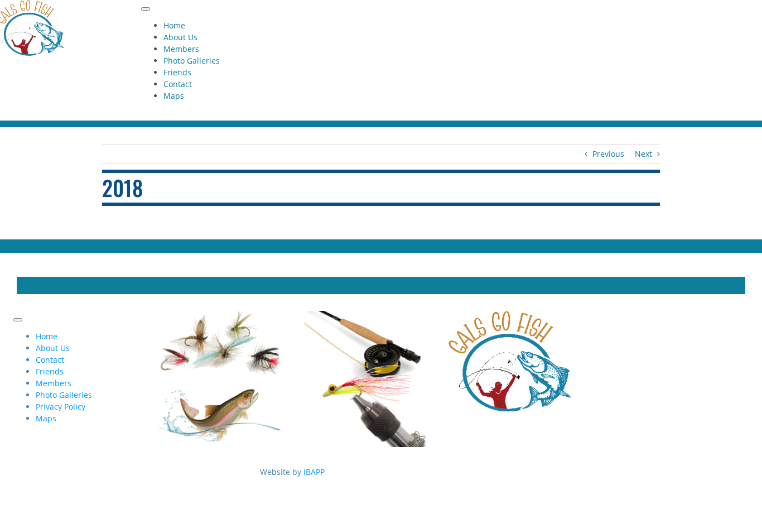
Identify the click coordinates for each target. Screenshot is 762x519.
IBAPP (314, 472)
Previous (608, 153)
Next (643, 153)
